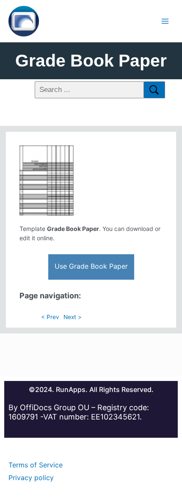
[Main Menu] (165, 21)
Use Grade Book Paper (91, 266)
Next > (72, 317)
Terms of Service (35, 465)
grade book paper (91, 60)
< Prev (50, 317)
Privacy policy (31, 477)
